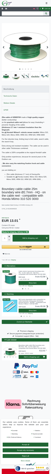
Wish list (7, 254)
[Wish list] (37, 9)
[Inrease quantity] (9, 236)
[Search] (46, 13)
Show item (33, 283)
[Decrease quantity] (9, 240)
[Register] (7, 9)
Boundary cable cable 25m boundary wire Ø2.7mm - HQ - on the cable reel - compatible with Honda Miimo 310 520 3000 (32, 347)
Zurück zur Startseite (24, 322)
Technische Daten (10, 96)
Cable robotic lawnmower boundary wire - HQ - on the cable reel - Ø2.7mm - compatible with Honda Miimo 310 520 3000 (32, 273)
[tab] (25, 89)
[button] (25, 248)
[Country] (34, 9)
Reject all (25, 456)
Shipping (13, 260)
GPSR (6, 110)
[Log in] (2, 9)
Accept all (25, 444)
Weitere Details (9, 103)
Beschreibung (9, 89)
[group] (10, 352)
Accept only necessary (25, 450)
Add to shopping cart (30, 238)
